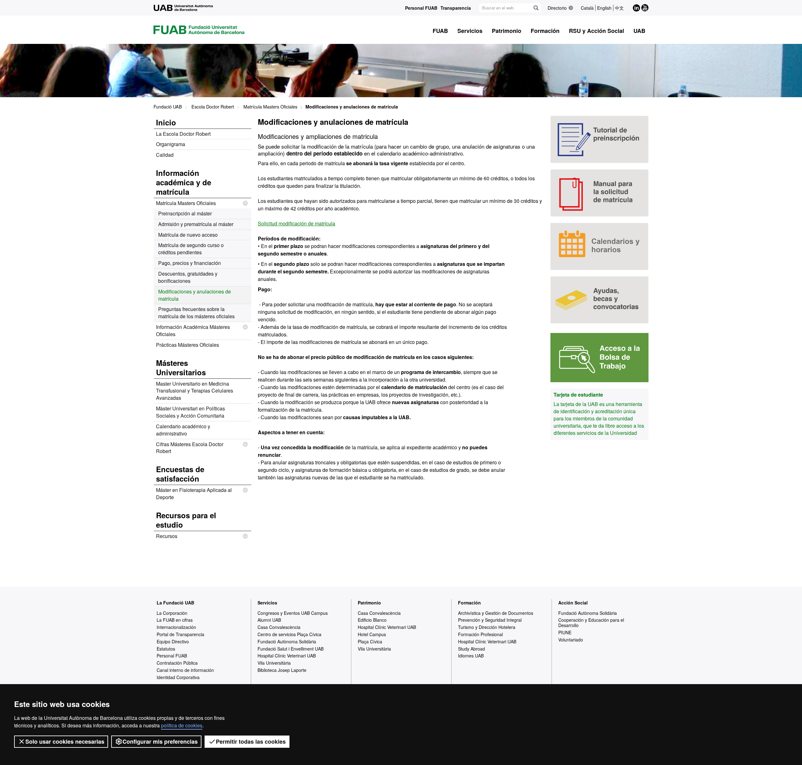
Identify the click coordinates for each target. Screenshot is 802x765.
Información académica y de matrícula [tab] (183, 182)
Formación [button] (545, 31)
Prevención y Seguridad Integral (490, 620)
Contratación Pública (177, 663)
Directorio (557, 8)
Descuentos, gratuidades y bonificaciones (187, 277)
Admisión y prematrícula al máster (195, 224)
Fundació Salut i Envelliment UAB (291, 649)
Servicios (267, 602)
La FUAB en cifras (175, 620)
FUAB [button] (440, 31)
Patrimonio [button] (506, 31)
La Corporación (172, 613)
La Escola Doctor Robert (183, 133)
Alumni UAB (269, 620)
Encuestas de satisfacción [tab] (180, 474)
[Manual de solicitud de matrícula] (599, 193)
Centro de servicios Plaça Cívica (289, 634)
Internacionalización (176, 627)
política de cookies (181, 725)
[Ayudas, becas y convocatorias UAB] (599, 300)
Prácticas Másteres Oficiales (187, 344)
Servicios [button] (469, 31)
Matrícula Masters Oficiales (270, 106)
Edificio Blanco (372, 620)
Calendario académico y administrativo (183, 430)
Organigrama (170, 144)
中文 (619, 8)
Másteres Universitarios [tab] (181, 367)
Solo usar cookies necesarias (64, 741)
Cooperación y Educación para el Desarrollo (591, 622)
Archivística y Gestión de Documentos (495, 613)
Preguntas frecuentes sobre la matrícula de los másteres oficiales (196, 312)
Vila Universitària (274, 663)
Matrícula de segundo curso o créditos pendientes (191, 248)
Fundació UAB (168, 106)
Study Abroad (471, 649)
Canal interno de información (185, 670)
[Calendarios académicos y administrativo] (599, 246)
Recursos (166, 536)
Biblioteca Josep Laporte (282, 670)
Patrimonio (369, 602)
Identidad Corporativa (178, 677)
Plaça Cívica (370, 641)
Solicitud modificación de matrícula (296, 223)
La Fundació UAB (175, 602)
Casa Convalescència (279, 627)
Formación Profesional (480, 634)
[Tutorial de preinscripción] (599, 139)
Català (587, 8)
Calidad (165, 154)
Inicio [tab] (166, 122)
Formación (469, 602)
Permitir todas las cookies (251, 741)
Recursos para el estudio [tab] (186, 520)
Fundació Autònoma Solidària (287, 641)
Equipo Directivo (173, 641)
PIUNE (564, 632)
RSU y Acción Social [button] (596, 31)
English (604, 8)
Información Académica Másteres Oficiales (193, 330)
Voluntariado (570, 639)
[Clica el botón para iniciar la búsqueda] (535, 8)
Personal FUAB (421, 8)
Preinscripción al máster (185, 213)
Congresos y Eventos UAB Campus (293, 613)
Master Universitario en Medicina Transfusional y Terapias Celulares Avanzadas (194, 391)
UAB (639, 31)
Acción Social (573, 602)
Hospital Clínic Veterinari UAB (287, 655)
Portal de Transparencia (180, 634)
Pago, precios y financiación (189, 262)
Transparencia (455, 8)
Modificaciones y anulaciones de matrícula (194, 295)
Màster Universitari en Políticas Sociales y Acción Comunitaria (190, 412)
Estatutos (166, 649)
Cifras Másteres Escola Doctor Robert (189, 448)
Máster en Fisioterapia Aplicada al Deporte (194, 493)
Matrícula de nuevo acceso (188, 234)
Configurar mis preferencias (160, 741)
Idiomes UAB (471, 655)
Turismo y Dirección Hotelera (486, 627)
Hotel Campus (372, 634)
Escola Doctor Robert (212, 106)
